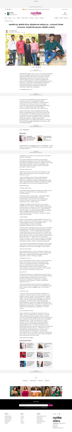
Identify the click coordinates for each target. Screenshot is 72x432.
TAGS (36, 377)
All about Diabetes (40, 420)
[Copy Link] (38, 67)
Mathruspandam (39, 418)
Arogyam (56, 17)
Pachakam (42, 17)
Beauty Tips (40, 380)
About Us (22, 416)
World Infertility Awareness (41, 416)
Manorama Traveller (8, 418)
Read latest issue (13, 14)
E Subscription (64, 14)
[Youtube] (9, 9)
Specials (36, 17)
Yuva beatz (21, 142)
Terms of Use (55, 426)
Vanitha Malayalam (8, 416)
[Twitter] (11, 9)
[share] (33, 67)
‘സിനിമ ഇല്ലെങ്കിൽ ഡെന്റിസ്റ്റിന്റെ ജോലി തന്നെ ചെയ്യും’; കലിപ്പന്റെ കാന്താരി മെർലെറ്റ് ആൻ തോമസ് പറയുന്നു (30, 139)
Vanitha (11, 12)
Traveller (65, 17)
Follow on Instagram (35, 391)
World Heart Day (39, 417)
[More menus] (5, 13)
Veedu (61, 17)
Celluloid (18, 17)
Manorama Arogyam (8, 417)
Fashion (10, 17)
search (63, 9)
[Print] (36, 67)
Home (6, 17)
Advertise (22, 421)
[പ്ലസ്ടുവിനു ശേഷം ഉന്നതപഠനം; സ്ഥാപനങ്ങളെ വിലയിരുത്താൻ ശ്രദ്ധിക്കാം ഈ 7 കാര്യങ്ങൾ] (40, 355)
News (14, 17)
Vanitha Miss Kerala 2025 (41, 421)
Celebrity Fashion (33, 380)
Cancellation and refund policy (58, 427)
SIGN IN (66, 9)
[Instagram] (7, 9)
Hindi (38, 15)
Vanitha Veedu (7, 421)
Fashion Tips (25, 380)
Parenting (31, 17)
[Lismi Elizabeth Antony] (6, 31)
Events (22, 418)
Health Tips (47, 380)
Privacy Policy (55, 425)
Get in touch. (40, 6)
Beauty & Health (25, 17)
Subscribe (22, 417)
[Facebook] (5, 9)
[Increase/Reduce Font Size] (40, 67)
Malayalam (35, 15)
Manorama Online (8, 420)
